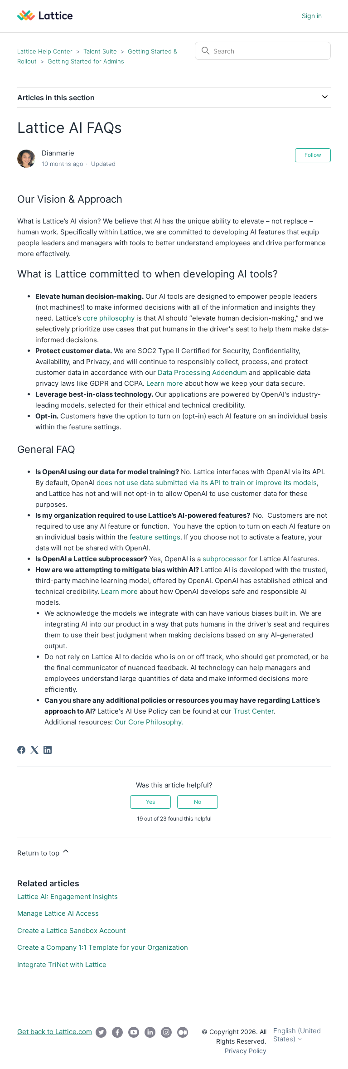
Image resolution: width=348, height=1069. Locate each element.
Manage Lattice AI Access (58, 913)
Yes (150, 801)
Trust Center (253, 711)
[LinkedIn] (48, 750)
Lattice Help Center (44, 51)
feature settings (155, 537)
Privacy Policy (245, 1050)
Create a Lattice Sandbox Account (71, 930)
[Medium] (182, 1041)
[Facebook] (21, 750)
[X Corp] (34, 750)
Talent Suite (101, 51)
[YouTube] (133, 1041)
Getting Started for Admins (86, 61)
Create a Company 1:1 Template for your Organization (102, 947)
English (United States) (297, 1035)
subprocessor (224, 558)
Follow (312, 154)
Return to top (39, 853)
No (197, 801)
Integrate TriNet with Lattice (61, 964)
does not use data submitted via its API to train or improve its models (207, 482)
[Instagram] (166, 1041)
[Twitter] (101, 1041)
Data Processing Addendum (202, 372)
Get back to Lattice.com (54, 1031)
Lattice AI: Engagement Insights (67, 896)
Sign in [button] (312, 15)
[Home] (44, 18)
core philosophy (108, 318)
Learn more (164, 383)
